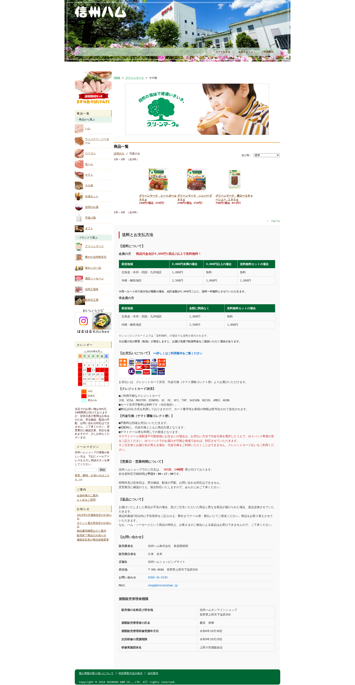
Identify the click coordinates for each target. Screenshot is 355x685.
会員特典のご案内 (87, 495)
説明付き (119, 153)
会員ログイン (245, 51)
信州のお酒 (91, 207)
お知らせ (83, 509)
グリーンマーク (94, 246)
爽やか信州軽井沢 (95, 256)
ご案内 (81, 489)
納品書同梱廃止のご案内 (91, 530)
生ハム (89, 164)
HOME (117, 77)
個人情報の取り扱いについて (96, 673)
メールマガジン (88, 446)
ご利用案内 (267, 51)
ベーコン (90, 153)
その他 (89, 185)
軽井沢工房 (91, 299)
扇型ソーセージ (94, 278)
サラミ (89, 174)
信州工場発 (91, 289)
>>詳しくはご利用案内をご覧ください (178, 353)
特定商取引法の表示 (131, 673)
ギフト (89, 228)
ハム (87, 128)
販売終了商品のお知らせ (91, 535)
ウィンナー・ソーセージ (97, 140)
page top (273, 221)
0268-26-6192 (158, 577)
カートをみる (223, 51)
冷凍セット (91, 196)
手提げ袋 (90, 217)
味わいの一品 (93, 267)
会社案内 (153, 673)
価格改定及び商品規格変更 (93, 539)
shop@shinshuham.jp (163, 585)
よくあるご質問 (86, 499)
